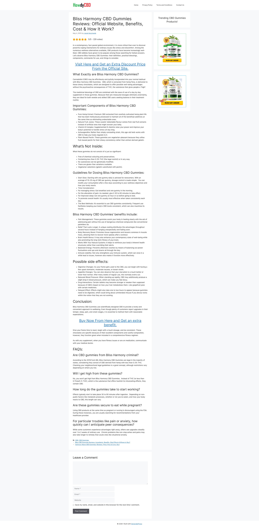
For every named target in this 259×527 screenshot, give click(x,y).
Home (136, 5)
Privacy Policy (147, 5)
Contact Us (180, 5)
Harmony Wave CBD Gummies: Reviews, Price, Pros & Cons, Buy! (97, 444)
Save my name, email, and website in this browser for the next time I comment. (107, 505)
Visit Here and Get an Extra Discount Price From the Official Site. (110, 66)
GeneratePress (136, 524)
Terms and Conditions (164, 5)
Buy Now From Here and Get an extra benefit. (110, 322)
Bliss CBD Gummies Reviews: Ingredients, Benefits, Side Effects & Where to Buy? (102, 442)
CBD (76, 440)
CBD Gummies (84, 440)
